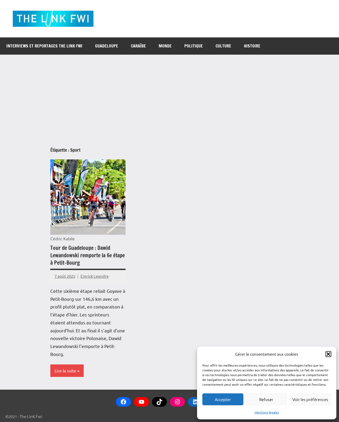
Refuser (266, 399)
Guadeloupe (106, 46)
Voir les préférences (310, 399)
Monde (165, 46)
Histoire (252, 46)
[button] (328, 354)
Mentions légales (267, 412)
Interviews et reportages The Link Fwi (44, 46)
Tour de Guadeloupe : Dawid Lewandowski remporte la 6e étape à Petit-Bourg (87, 255)
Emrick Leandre (95, 276)
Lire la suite (65, 370)
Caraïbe (138, 46)
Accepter (223, 399)
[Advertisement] (169, 94)
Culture (223, 46)
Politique (193, 46)
